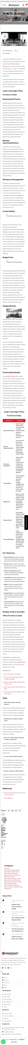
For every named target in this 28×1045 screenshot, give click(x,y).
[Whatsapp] (11, 968)
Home (13, 19)
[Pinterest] (8, 968)
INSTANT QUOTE (26, 522)
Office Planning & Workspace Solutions (12, 882)
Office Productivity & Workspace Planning (13, 887)
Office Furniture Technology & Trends (12, 878)
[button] (3, 1041)
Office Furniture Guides (9, 877)
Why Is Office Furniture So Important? (12, 674)
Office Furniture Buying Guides (11, 873)
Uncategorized (7, 888)
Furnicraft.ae (6, 657)
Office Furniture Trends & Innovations (12, 880)
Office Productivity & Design (10, 883)
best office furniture (10, 376)
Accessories (6, 868)
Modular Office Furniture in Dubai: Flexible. (17, 906)
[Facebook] (2, 968)
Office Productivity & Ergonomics (11, 885)
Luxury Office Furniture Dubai (10, 151)
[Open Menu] (2, 5)
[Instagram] (5, 968)
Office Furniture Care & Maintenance (12, 875)
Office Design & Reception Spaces (11, 871)
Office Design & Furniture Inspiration (12, 870)
